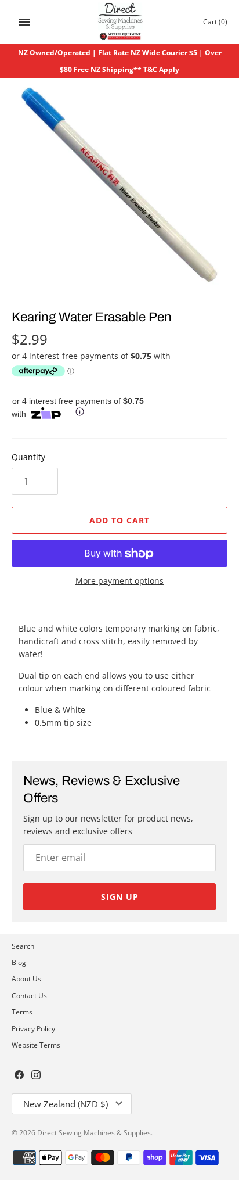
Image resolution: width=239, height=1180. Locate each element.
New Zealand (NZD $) (65, 1104)
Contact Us (29, 995)
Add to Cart (119, 520)
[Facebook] (19, 1076)
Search (23, 946)
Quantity (28, 456)
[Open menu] (24, 22)
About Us (26, 978)
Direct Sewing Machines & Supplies (94, 1132)
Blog (19, 962)
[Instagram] (36, 1076)
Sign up (120, 896)
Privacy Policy (33, 1028)
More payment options (119, 580)
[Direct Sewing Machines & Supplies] (120, 22)
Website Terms (36, 1044)
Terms (22, 1011)
